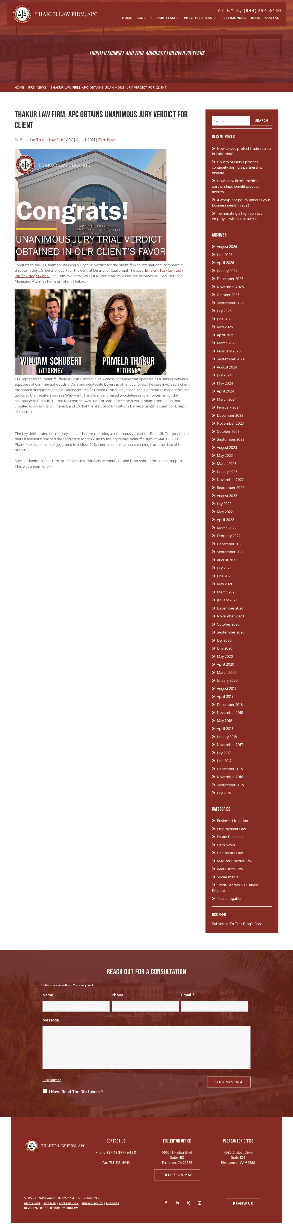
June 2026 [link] (225, 254)
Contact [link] (273, 17)
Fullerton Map (177, 1175)
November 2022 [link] (230, 479)
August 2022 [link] (227, 495)
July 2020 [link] (224, 640)
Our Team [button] (166, 17)
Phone (118, 995)
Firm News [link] (107, 139)
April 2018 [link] (225, 728)
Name (47, 995)
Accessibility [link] (69, 1203)
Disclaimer (51, 1080)
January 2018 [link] (227, 736)
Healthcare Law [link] (230, 853)
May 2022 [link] (225, 511)
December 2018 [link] (230, 704)
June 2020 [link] (225, 648)
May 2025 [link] (225, 327)
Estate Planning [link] (230, 836)
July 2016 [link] (224, 793)
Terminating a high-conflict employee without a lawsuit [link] (237, 216)
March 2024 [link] (227, 399)
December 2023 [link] (230, 415)
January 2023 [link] (227, 471)
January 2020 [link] (227, 680)
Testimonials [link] (233, 17)
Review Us (243, 1203)
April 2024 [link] (225, 391)
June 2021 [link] (224, 576)
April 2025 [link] (225, 335)
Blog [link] (255, 17)
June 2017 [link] (224, 760)
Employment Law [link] (231, 829)
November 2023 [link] (230, 423)
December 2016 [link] (230, 769)
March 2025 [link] (227, 343)
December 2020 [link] (230, 608)
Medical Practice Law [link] (234, 861)
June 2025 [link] (225, 319)
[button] (166, 1203)
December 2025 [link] (230, 278)
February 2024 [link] (229, 407)
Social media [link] (228, 877)
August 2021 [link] (226, 560)
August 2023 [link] (227, 447)
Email (188, 995)
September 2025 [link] (231, 303)
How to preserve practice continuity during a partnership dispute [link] (237, 167)
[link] (54, 14)
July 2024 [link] (224, 375)
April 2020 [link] (225, 664)
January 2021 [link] (227, 600)
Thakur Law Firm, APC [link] (54, 139)
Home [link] (127, 17)
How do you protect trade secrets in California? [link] (242, 151)
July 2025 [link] (224, 310)
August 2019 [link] (227, 688)
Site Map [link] (49, 1203)
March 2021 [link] (226, 592)
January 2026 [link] (227, 270)
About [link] (142, 17)
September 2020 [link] (231, 632)
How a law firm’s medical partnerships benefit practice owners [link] (235, 186)
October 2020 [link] (228, 624)
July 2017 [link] (224, 752)
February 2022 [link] (228, 535)
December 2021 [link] (230, 544)
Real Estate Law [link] (230, 869)
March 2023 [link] (226, 463)
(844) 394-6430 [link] (262, 10)
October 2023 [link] (228, 431)
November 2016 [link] (230, 776)
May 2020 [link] (225, 656)
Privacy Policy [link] (92, 1203)
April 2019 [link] (225, 696)
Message (50, 1020)
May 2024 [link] (225, 383)
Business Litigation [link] (232, 820)
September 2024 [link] (231, 359)
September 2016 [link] (230, 785)
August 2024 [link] (227, 367)
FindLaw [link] (72, 1208)
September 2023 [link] (230, 439)
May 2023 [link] (225, 455)
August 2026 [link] (227, 246)
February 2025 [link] (229, 351)
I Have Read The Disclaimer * (76, 1091)
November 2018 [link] (230, 712)
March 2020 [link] (227, 672)
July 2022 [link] (224, 503)
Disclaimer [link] (32, 1203)
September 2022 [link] (230, 487)
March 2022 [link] (226, 528)
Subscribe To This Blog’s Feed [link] (237, 923)
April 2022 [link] (225, 519)
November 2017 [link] (230, 744)
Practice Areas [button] (198, 17)
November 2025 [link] (230, 287)
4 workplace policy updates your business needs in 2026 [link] (241, 203)
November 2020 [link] (230, 616)
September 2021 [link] (230, 552)
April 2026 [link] (225, 262)
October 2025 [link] (228, 294)
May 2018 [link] (224, 720)
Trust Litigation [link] (229, 898)
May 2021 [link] (224, 584)
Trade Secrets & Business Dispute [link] (235, 888)
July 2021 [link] (224, 568)
